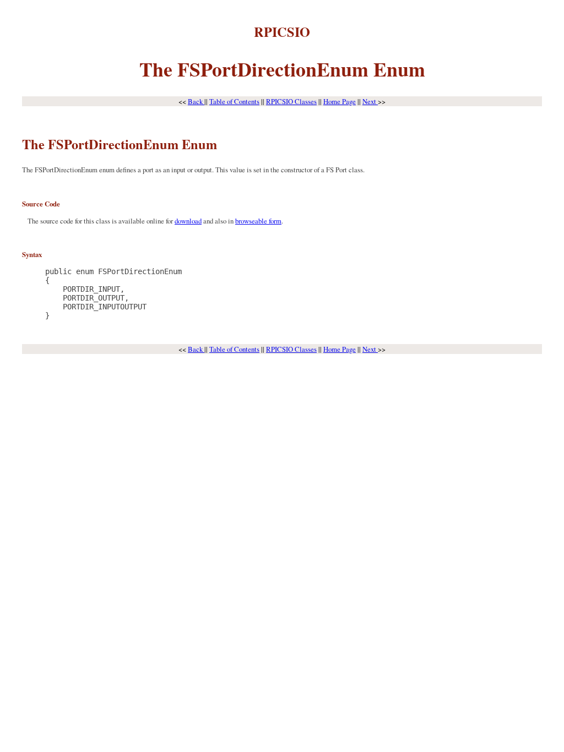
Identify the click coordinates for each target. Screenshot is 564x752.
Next (370, 101)
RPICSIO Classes (291, 101)
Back (196, 101)
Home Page (339, 101)
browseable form (258, 221)
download (188, 221)
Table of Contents (234, 101)
